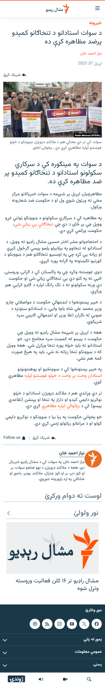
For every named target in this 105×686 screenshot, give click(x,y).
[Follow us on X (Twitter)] (84, 624)
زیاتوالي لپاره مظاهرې (61, 406)
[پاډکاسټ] (35, 624)
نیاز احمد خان (91, 53)
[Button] (15, 75)
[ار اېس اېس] (47, 624)
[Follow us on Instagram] (59, 624)
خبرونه (95, 23)
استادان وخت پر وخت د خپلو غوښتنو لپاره (63, 375)
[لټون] (89, 679)
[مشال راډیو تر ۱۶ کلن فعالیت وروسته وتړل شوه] (52, 548)
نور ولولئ (86, 513)
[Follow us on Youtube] (72, 624)
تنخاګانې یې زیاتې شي (33, 224)
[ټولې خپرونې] (41, 679)
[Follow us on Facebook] (97, 624)
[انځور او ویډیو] (65, 679)
